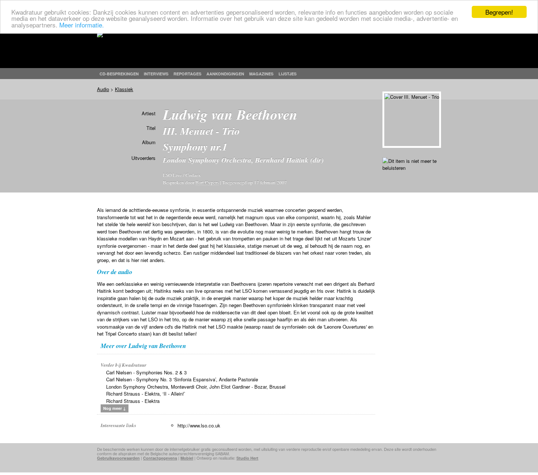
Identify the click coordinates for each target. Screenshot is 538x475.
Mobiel (186, 458)
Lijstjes (287, 74)
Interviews (156, 74)
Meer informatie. (81, 24)
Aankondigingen (225, 74)
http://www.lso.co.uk (199, 425)
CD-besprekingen (119, 74)
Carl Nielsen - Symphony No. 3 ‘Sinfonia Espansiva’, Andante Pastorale (182, 379)
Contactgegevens (160, 458)
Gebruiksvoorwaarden (118, 458)
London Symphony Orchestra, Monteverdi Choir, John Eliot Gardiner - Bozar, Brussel (195, 386)
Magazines (261, 74)
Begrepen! (499, 11)
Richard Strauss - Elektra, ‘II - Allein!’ (145, 393)
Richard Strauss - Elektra (133, 400)
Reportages (187, 74)
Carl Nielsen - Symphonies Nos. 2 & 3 (146, 372)
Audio (103, 89)
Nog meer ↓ (114, 408)
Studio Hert (247, 458)
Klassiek (124, 89)
